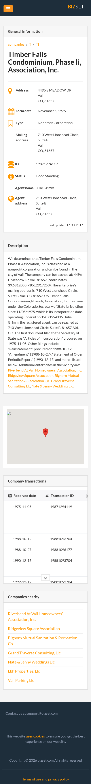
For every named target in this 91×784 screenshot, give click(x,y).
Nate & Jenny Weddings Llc (52, 386)
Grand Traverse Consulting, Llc (34, 653)
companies (16, 44)
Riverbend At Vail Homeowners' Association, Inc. (45, 370)
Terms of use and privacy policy (45, 779)
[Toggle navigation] (8, 8)
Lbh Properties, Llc (24, 671)
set (76, 7)
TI (37, 44)
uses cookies (35, 736)
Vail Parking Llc (21, 680)
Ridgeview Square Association (30, 375)
